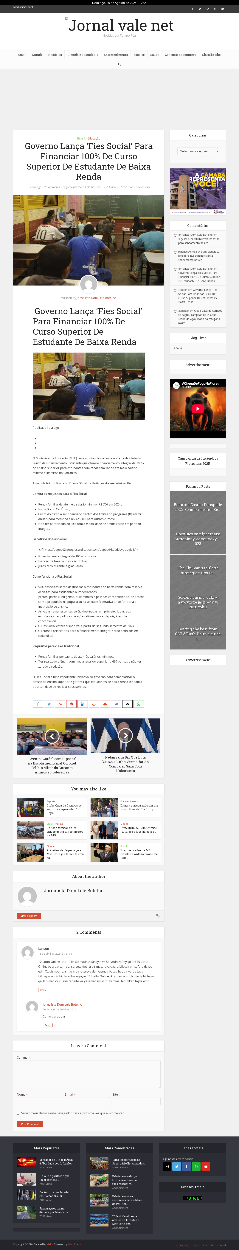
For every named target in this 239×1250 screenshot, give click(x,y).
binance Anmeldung (190, 251)
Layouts (196, 1245)
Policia (59, 823)
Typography (183, 1245)
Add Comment (120, 1167)
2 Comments (52, 187)
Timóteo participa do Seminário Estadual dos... (128, 1161)
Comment (23, 1057)
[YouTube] (205, 1166)
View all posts (29, 916)
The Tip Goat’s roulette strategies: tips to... (198, 570)
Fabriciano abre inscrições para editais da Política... (127, 1200)
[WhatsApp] (196, 1166)
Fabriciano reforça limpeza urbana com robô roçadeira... (126, 1180)
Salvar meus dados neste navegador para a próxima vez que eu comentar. (72, 1113)
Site (115, 1094)
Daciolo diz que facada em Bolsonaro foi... (54, 1194)
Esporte (139, 55)
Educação (93, 138)
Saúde (154, 55)
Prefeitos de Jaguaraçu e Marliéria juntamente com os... (65, 854)
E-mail (70, 1094)
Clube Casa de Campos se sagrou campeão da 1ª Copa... (64, 809)
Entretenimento (116, 55)
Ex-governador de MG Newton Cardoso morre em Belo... (139, 854)
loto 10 (65, 962)
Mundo (37, 55)
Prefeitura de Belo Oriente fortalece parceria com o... (138, 829)
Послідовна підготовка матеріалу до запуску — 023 (198, 538)
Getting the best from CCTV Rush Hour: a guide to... (198, 633)
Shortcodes (208, 1245)
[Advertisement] (119, 97)
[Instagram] (167, 1166)
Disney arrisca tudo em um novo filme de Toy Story (139, 807)
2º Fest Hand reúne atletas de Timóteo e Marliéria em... (125, 1220)
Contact (221, 1245)
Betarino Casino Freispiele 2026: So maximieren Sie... (198, 507)
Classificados (211, 55)
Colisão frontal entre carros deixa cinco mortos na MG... (65, 831)
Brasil (22, 55)
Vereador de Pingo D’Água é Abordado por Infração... (56, 1161)
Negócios (55, 55)
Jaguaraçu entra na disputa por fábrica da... (54, 1210)
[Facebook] (186, 1166)
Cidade (124, 823)
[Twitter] (176, 1166)
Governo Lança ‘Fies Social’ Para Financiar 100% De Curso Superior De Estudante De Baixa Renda (199, 277)
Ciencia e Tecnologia (82, 55)
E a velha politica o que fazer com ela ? (54, 1177)
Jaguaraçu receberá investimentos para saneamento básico (198, 256)
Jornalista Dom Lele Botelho (83, 187)
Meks (50, 1244)
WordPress (74, 1244)
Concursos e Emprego (180, 55)
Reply (43, 990)
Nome (22, 1094)
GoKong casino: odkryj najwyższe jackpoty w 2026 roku (198, 602)
